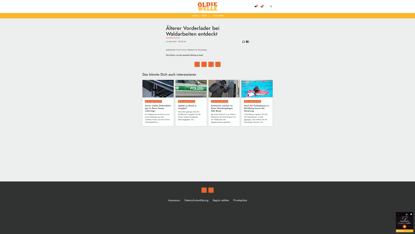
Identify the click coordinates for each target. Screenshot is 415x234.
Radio (204, 15)
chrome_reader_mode (247, 41)
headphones (243, 41)
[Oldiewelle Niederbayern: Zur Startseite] (207, 6)
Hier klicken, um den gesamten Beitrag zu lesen (184, 55)
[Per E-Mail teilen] (218, 64)
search (271, 6)
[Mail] (149, 6)
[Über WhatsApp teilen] (211, 64)
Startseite (195, 15)
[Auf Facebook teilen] (197, 64)
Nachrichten (219, 15)
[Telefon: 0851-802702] (144, 6)
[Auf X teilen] (204, 64)
